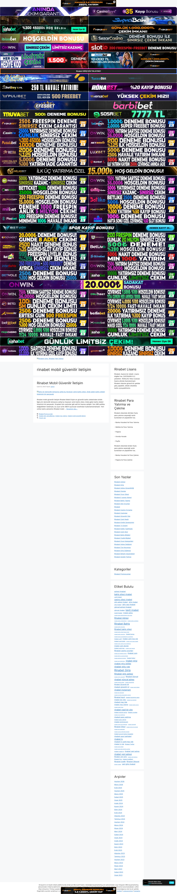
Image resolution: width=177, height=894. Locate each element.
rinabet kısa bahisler (131, 700)
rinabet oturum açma (120, 712)
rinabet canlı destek (121, 646)
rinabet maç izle (120, 702)
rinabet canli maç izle (130, 639)
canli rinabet (118, 597)
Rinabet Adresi (119, 482)
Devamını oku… (72, 409)
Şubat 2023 (118, 872)
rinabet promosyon (121, 722)
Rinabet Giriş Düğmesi (122, 551)
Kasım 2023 (118, 844)
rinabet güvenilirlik (129, 682)
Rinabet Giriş (119, 485)
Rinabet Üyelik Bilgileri (122, 538)
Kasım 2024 (118, 806)
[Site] (44, 123)
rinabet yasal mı (119, 751)
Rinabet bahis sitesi (123, 629)
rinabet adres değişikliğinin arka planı (123, 615)
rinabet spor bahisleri (122, 736)
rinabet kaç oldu (120, 700)
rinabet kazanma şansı (132, 697)
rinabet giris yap (122, 666)
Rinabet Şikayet (133, 762)
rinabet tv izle (119, 744)
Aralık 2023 (118, 841)
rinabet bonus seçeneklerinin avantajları (123, 636)
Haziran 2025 (119, 791)
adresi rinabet (120, 591)
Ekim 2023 (118, 847)
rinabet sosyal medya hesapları (123, 734)
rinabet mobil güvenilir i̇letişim (77, 416)
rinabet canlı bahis (119, 641)
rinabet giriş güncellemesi (47, 416)
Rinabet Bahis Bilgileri (122, 535)
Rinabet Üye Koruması (122, 547)
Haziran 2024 (119, 822)
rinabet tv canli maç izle (123, 742)
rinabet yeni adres (132, 751)
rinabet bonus (130, 634)
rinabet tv (118, 739)
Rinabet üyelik (120, 762)
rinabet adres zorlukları (132, 621)
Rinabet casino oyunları (123, 651)
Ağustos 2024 (119, 816)
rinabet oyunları (132, 712)
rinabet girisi (131, 661)
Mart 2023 (118, 869)
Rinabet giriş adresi (123, 674)
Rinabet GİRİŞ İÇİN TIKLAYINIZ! (88, 71)
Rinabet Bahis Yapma (122, 501)
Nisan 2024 (118, 828)
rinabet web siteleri (118, 746)
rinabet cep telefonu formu (120, 653)
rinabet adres (128, 613)
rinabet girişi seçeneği (119, 677)
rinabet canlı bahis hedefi (132, 641)
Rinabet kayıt (119, 697)
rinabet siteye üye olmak (132, 727)
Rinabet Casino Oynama (123, 510)
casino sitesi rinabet (123, 599)
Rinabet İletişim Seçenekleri (124, 554)
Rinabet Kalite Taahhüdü (123, 529)
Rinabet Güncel (132, 677)
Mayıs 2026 (118, 785)
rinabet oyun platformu (119, 714)
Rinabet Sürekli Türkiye (122, 557)
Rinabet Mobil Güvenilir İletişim (60, 383)
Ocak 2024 (118, 838)
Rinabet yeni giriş (120, 757)
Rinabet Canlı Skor (121, 532)
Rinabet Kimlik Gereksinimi (124, 522)
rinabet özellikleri (128, 759)
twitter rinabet (117, 764)
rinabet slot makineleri (119, 729)
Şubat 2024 (118, 835)
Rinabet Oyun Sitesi (121, 494)
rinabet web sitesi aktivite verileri (122, 749)
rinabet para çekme (120, 719)
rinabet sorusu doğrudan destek (121, 731)
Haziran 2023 (119, 860)
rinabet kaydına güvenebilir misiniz (122, 695)
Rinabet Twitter (129, 744)
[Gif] (88, 171)
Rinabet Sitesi (119, 727)
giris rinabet (117, 604)
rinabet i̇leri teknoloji (119, 692)
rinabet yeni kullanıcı (132, 757)
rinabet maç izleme (61, 416)
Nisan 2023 (118, 866)
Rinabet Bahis (122, 623)
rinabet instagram (122, 690)
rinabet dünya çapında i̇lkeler (121, 656)
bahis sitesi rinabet (123, 594)
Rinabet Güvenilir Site (122, 516)
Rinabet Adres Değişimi (123, 544)
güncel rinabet (119, 610)
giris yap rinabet (128, 605)
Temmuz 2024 (119, 819)
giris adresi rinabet (121, 602)
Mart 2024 (118, 831)
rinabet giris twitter (122, 663)
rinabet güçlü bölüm (134, 687)
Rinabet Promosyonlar (46, 414)
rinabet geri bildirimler (119, 661)
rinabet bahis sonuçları (119, 634)
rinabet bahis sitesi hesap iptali (121, 632)
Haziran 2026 (119, 781)
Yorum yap (42, 418)
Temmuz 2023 (119, 856)
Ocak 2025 (118, 800)
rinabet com (132, 653)
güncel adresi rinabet (122, 607)
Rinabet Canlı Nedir (121, 519)
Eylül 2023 (118, 850)
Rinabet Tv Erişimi (120, 526)
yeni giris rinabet (128, 764)
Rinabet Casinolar (120, 513)
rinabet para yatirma (122, 717)
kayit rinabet (132, 610)
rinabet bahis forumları (119, 627)
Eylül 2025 (118, 788)
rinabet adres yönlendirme (120, 621)
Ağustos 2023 (119, 853)
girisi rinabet (133, 602)
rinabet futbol (131, 658)
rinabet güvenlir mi (121, 687)
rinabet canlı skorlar (130, 648)
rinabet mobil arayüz (134, 704)
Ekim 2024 (118, 810)
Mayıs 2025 (118, 794)
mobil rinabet (118, 613)
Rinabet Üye (118, 759)
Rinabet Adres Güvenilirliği (124, 488)
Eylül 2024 (118, 813)
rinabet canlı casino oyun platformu (122, 643)
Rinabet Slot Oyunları (122, 504)
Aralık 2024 (118, 803)
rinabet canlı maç (119, 648)
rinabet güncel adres (124, 679)
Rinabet (117, 507)
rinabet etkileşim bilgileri (120, 658)
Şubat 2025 (118, 797)
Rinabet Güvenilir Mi (121, 684)
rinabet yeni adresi (123, 754)
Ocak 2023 (118, 875)
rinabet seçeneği (132, 724)
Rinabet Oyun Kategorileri (123, 541)
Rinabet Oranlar (120, 491)
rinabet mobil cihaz (118, 707)
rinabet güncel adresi (119, 682)
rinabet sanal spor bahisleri (120, 724)
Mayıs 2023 (118, 863)
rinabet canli (118, 639)
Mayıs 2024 (118, 825)
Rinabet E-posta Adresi (123, 497)
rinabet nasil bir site (123, 709)
